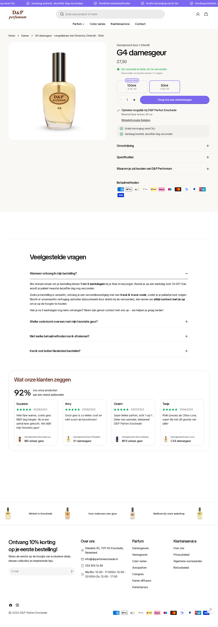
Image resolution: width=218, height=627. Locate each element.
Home (12, 35)
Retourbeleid (181, 567)
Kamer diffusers (141, 580)
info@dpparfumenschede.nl (101, 559)
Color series (139, 561)
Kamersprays (140, 587)
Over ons (178, 548)
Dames (25, 35)
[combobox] (110, 14)
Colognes (138, 574)
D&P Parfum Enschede (33, 613)
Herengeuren (139, 554)
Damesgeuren (140, 548)
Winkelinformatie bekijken (135, 120)
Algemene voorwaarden (187, 561)
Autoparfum (139, 567)
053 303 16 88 (94, 565)
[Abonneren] (71, 571)
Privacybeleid (181, 554)
